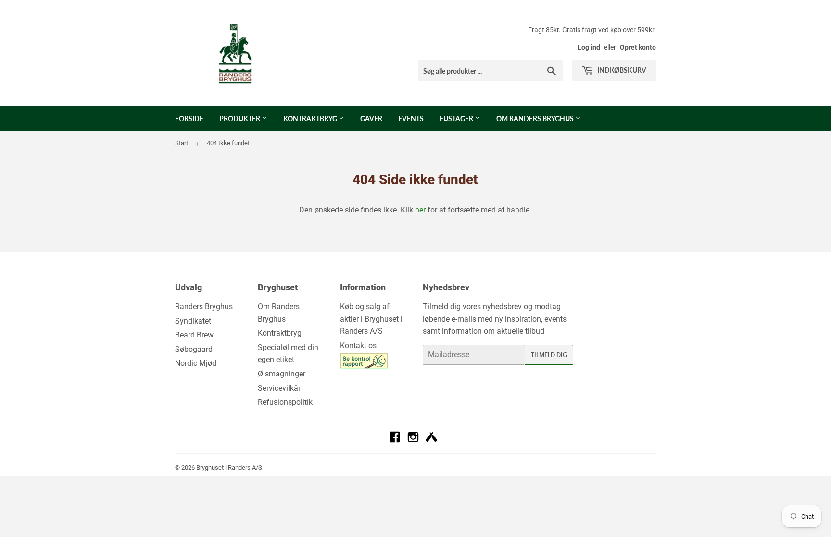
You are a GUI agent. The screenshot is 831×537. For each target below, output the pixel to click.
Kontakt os (358, 345)
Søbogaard (194, 349)
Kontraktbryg (311, 118)
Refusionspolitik (285, 402)
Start (181, 143)
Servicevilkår (279, 388)
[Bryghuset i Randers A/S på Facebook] (395, 440)
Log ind (589, 47)
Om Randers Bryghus (535, 118)
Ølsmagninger (281, 373)
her (420, 209)
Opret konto (638, 47)
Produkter (240, 118)
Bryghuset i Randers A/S (229, 467)
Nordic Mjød (195, 363)
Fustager (457, 118)
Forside (189, 118)
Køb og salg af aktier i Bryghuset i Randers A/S (371, 319)
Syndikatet (193, 320)
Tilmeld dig (549, 355)
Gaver (371, 118)
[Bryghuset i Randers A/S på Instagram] (413, 440)
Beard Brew (194, 334)
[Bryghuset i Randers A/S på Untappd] (431, 440)
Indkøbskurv (621, 70)
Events (411, 118)
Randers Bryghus (204, 306)
